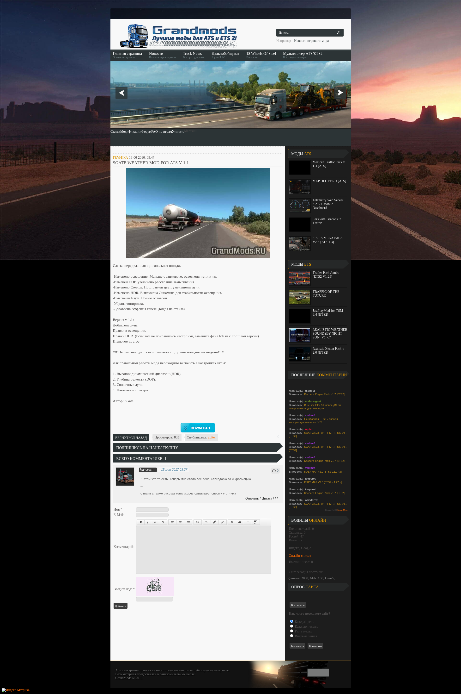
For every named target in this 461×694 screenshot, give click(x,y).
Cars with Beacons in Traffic (327, 221)
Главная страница (127, 55)
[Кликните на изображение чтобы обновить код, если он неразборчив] (155, 595)
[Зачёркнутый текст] (163, 522)
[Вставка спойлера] (256, 522)
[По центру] (180, 522)
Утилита (178, 131)
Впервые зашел (305, 636)
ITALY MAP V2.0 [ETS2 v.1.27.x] (323, 471)
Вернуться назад (131, 438)
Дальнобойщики (225, 55)
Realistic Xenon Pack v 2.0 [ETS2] (328, 350)
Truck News (194, 55)
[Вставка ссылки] (207, 522)
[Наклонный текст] (147, 522)
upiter (212, 437)
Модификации (130, 131)
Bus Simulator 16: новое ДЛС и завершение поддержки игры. (315, 407)
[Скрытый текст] (232, 522)
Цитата (267, 498)
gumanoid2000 (298, 578)
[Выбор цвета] (222, 522)
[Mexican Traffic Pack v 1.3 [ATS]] (300, 167)
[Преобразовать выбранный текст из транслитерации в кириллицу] (248, 522)
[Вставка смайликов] (198, 522)
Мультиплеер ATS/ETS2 (302, 55)
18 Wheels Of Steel (261, 55)
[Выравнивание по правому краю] (188, 522)
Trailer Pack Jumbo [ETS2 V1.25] (326, 274)
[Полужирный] (141, 522)
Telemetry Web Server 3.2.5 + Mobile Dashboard (328, 204)
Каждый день (304, 622)
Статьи (115, 131)
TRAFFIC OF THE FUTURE (326, 293)
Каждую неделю (306, 626)
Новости (162, 55)
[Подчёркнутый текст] (155, 522)
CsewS (329, 578)
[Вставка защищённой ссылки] (215, 522)
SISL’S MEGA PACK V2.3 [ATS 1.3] (328, 240)
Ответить (252, 498)
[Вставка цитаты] (240, 522)
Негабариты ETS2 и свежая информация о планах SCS (313, 421)
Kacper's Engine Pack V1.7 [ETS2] (324, 394)
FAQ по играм (161, 131)
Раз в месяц (303, 631)
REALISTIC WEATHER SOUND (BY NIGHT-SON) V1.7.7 (330, 333)
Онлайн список (300, 555)
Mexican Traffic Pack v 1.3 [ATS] (329, 164)
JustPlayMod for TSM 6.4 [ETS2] (328, 312)
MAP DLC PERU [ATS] (329, 181)
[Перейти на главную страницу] (178, 36)
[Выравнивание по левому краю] (172, 522)
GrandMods (342, 510)
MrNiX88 (316, 578)
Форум (146, 131)
